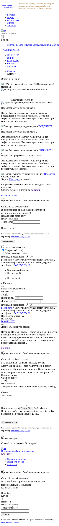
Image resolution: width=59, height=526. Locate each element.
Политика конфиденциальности (17, 451)
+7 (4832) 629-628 (10, 50)
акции (10, 17)
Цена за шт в (8, 228)
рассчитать (6, 259)
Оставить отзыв (9, 422)
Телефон (28, 386)
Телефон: (6, 222)
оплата (10, 23)
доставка (11, 25)
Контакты (12, 464)
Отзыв (4, 392)
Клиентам (6, 454)
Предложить (8, 242)
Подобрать (49, 174)
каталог (11, 14)
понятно (5, 348)
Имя (3, 383)
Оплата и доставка (16, 459)
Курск (40, 45)
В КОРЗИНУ (8, 321)
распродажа (13, 20)
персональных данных (20, 236)
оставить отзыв (9, 195)
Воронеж (21, 45)
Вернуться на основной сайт (7, 6)
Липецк (47, 45)
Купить (5, 514)
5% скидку (14, 179)
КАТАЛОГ (13, 55)
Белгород (12, 45)
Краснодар (31, 45)
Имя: (4, 218)
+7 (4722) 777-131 (21, 265)
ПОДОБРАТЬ (45, 126)
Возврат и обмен (16, 461)
